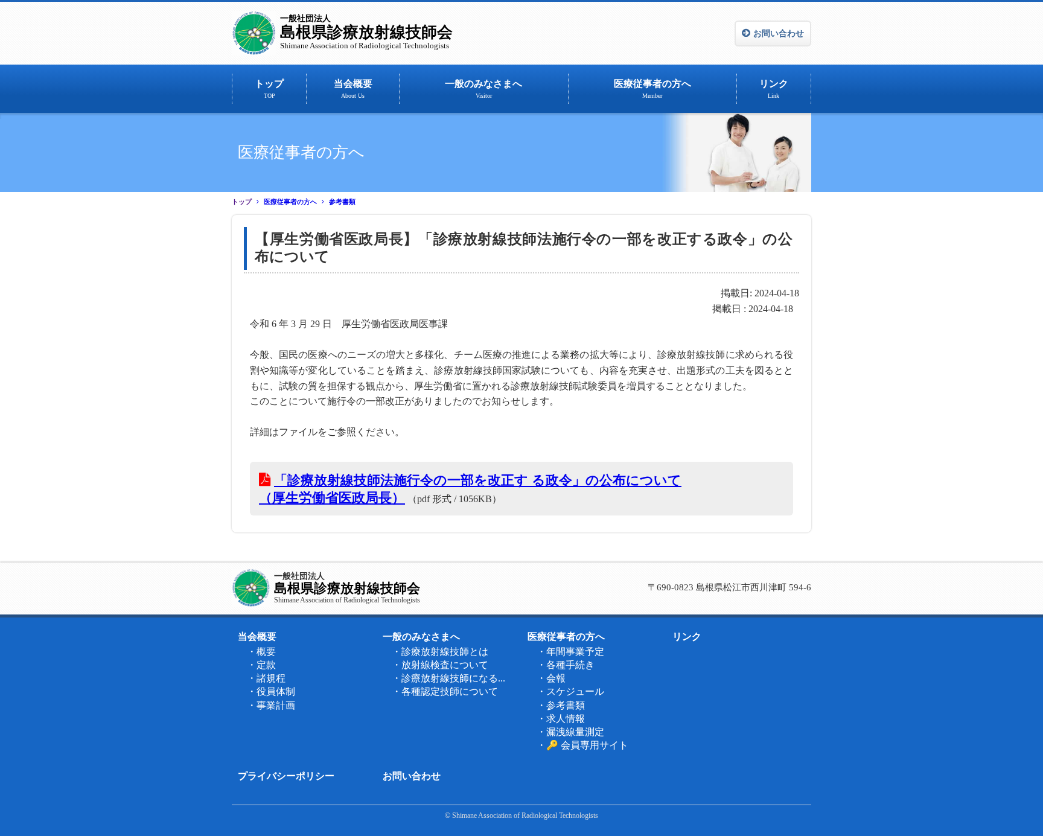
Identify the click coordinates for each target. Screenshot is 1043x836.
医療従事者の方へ (652, 88)
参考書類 (342, 202)
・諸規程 (266, 678)
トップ (269, 88)
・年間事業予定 (570, 651)
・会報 (551, 678)
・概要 (261, 651)
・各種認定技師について (445, 691)
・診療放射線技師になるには (452, 678)
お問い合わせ (778, 33)
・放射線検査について (440, 665)
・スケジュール (570, 691)
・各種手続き (566, 665)
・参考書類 (561, 705)
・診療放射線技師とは (440, 651)
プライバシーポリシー (286, 776)
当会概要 (353, 88)
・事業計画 (271, 705)
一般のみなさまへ (483, 88)
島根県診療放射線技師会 (366, 32)
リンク (773, 88)
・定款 (261, 665)
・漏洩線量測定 (570, 732)
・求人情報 (561, 718)
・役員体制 (271, 691)
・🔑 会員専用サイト (582, 745)
